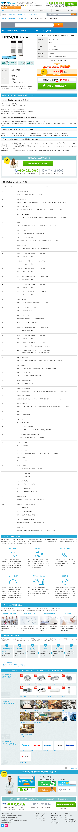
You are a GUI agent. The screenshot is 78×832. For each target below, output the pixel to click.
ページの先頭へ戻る (72, 768)
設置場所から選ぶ (22, 14)
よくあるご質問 (54, 823)
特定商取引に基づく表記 (71, 821)
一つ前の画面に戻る (7, 662)
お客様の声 (58, 10)
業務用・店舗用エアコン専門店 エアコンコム (8, 4)
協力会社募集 (68, 815)
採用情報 (67, 817)
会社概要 (70, 10)
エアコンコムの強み (32, 10)
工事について (20, 10)
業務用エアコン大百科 (45, 10)
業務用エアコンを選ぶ (7, 10)
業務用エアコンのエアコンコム (41, 813)
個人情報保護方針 (69, 819)
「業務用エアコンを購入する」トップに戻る (13, 664)
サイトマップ (68, 823)
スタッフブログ (54, 821)
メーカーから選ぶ (33, 14)
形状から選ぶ (12, 14)
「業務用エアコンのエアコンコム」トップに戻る (14, 666)
